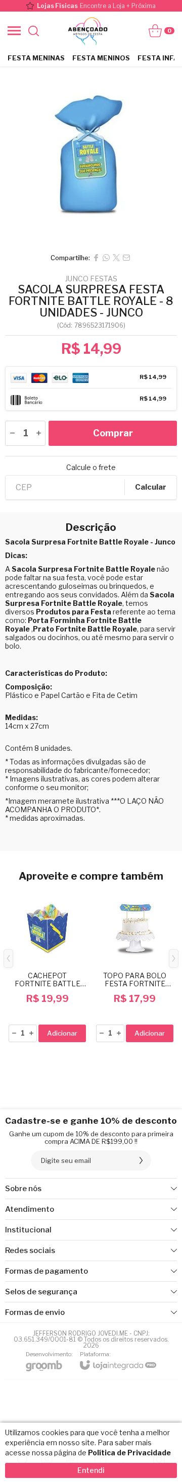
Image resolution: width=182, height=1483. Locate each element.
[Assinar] (141, 1160)
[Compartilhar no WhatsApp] (106, 257)
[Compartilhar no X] (116, 257)
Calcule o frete (91, 467)
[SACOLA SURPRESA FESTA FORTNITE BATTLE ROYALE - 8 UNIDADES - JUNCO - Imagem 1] (91, 157)
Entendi (91, 1470)
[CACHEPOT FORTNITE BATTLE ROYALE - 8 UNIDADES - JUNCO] (47, 966)
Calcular (150, 487)
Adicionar (62, 1033)
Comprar (113, 433)
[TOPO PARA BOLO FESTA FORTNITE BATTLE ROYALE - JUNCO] (134, 966)
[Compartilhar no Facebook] (96, 257)
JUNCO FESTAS (91, 278)
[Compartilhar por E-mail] (126, 257)
